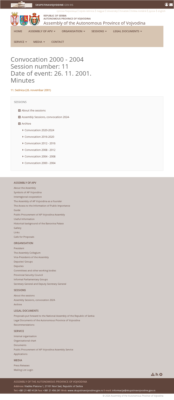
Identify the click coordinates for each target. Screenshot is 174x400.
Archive (26, 123)
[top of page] (160, 374)
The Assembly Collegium (27, 252)
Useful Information (24, 219)
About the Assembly (25, 187)
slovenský (112, 10)
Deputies (19, 266)
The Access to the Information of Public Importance (42, 205)
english (162, 10)
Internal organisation (25, 336)
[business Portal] (167, 4)
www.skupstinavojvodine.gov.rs (85, 390)
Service (19, 42)
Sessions (98, 31)
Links (17, 232)
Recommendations (24, 324)
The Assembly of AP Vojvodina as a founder (38, 201)
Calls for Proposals (24, 236)
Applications (20, 354)
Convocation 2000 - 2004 (40, 163)
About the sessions (34, 110)
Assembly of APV (40, 31)
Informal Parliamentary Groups (31, 279)
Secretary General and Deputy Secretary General (40, 283)
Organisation (72, 31)
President (19, 248)
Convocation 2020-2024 (39, 130)
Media (38, 42)
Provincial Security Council (28, 274)
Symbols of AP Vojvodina (28, 192)
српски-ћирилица (67, 10)
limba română (138, 10)
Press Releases (21, 365)
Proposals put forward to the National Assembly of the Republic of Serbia (54, 315)
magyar (101, 10)
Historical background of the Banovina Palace (39, 223)
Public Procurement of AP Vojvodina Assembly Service (43, 349)
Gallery (17, 227)
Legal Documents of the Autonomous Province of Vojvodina (47, 320)
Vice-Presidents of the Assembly (31, 257)
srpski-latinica (86, 10)
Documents (20, 345)
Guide (17, 210)
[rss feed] (157, 374)
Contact (57, 42)
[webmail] (171, 4)
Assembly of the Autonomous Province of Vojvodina (94, 20)
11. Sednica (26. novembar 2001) (31, 90)
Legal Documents (126, 31)
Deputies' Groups (23, 261)
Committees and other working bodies (35, 270)
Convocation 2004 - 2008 (40, 156)
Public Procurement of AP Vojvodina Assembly (39, 214)
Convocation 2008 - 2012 (40, 150)
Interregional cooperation (28, 196)
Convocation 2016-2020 (39, 137)
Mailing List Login (23, 369)
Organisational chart (25, 340)
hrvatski (124, 10)
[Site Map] (152, 374)
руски (152, 10)
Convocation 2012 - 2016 (40, 143)
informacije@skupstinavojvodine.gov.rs (133, 390)
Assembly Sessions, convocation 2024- (46, 117)
